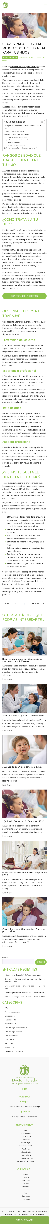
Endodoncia (10, 1016)
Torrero (25, 1174)
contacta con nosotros (34, 588)
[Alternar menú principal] (45, 5)
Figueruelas (26, 1196)
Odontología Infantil (26, 1146)
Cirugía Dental (26, 1136)
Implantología (10, 1024)
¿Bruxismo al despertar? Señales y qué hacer (23, 975)
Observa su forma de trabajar (17, 134)
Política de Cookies (11, 1214)
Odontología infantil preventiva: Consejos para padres (23, 930)
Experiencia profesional (18, 140)
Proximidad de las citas (18, 137)
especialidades (21, 379)
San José (26, 1184)
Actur (26, 1193)
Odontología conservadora (16, 1028)
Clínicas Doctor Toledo (30, 107)
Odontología (25, 1143)
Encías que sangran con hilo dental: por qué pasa (25, 997)
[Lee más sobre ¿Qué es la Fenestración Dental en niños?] (24, 804)
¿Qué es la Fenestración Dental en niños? (23, 821)
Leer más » (7, 679)
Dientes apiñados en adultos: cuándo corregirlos (24, 993)
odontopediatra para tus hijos (24, 67)
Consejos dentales (12, 1012)
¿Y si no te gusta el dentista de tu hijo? (21, 148)
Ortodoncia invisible (26, 1158)
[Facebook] (23, 1089)
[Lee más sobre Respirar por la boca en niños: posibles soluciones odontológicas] (24, 641)
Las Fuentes (26, 1180)
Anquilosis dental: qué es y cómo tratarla (23, 715)
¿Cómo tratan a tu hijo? (14, 131)
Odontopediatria (10, 58)
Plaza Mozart (25, 1199)
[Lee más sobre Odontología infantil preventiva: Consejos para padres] (24, 911)
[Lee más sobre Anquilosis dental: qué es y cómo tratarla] (24, 698)
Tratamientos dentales (14, 1051)
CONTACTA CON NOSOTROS (24, 296)
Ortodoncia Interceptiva (25, 1161)
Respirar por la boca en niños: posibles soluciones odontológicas (22, 660)
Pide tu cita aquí (24, 1220)
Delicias (26, 1190)
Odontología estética (13, 1032)
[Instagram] (26, 1089)
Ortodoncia (9, 1039)
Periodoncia (10, 1043)
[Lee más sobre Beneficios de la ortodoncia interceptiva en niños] (24, 855)
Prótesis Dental (11, 1047)
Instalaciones (14, 143)
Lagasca (26, 1177)
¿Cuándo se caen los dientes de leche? (22, 766)
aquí (38, 1107)
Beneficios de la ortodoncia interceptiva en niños (24, 873)
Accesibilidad (23, 1214)
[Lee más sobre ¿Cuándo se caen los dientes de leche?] (24, 749)
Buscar (5, 958)
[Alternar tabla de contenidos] (41, 122)
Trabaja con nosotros (36, 1214)
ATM (6, 1008)
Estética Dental (25, 1133)
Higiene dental (10, 1020)
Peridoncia (25, 1149)
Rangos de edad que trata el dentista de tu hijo (23, 126)
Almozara (25, 1187)
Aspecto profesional (17, 145)
